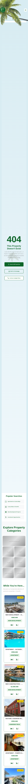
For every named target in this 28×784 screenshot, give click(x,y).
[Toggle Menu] (25, 10)
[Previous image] (6, 604)
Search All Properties (15, 264)
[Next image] (23, 604)
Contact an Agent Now (15, 278)
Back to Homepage (15, 271)
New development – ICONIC (15, 615)
